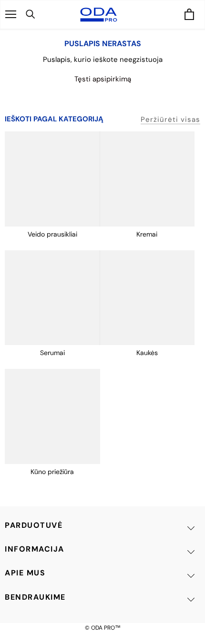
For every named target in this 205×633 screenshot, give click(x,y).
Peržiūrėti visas (170, 119)
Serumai (52, 352)
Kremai (146, 234)
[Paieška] (41, 14)
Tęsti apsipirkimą (102, 79)
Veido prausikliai (52, 234)
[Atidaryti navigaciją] (10, 14)
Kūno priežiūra (52, 471)
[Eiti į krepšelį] (189, 14)
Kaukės (147, 352)
